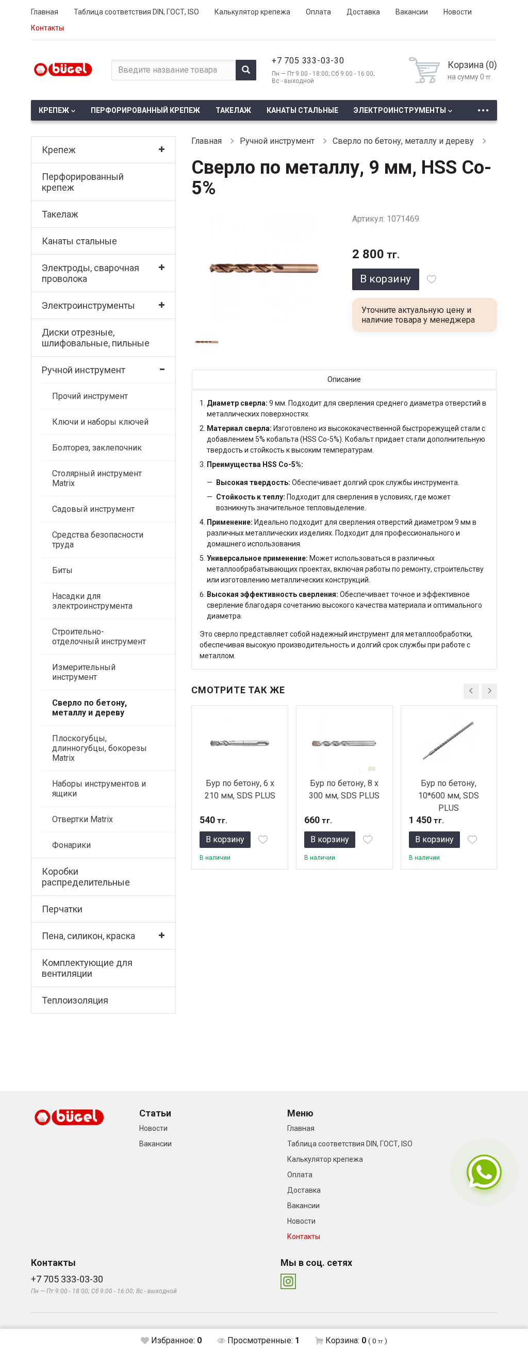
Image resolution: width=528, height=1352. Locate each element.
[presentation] (471, 691)
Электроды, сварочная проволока (90, 273)
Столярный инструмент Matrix (97, 478)
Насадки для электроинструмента (92, 601)
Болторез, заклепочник (97, 448)
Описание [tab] (344, 379)
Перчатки (62, 909)
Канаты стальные (302, 110)
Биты (62, 570)
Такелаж (233, 110)
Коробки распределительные (86, 877)
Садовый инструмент (93, 509)
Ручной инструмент (83, 369)
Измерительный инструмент (84, 672)
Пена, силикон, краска (88, 935)
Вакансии (411, 12)
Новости (457, 12)
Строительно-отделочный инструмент (99, 636)
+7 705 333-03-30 (308, 60)
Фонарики (71, 845)
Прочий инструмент (90, 396)
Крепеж (54, 110)
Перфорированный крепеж (145, 110)
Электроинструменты (400, 110)
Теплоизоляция (75, 1000)
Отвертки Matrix (82, 819)
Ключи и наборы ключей (100, 422)
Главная (44, 12)
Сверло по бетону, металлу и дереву (89, 707)
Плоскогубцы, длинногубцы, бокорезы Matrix (99, 748)
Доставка (363, 12)
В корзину (385, 279)
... (483, 107)
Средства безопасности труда (97, 539)
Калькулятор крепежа (252, 12)
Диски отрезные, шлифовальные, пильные (96, 337)
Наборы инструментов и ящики (99, 788)
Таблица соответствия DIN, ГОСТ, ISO (136, 12)
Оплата (318, 12)
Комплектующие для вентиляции (87, 968)
